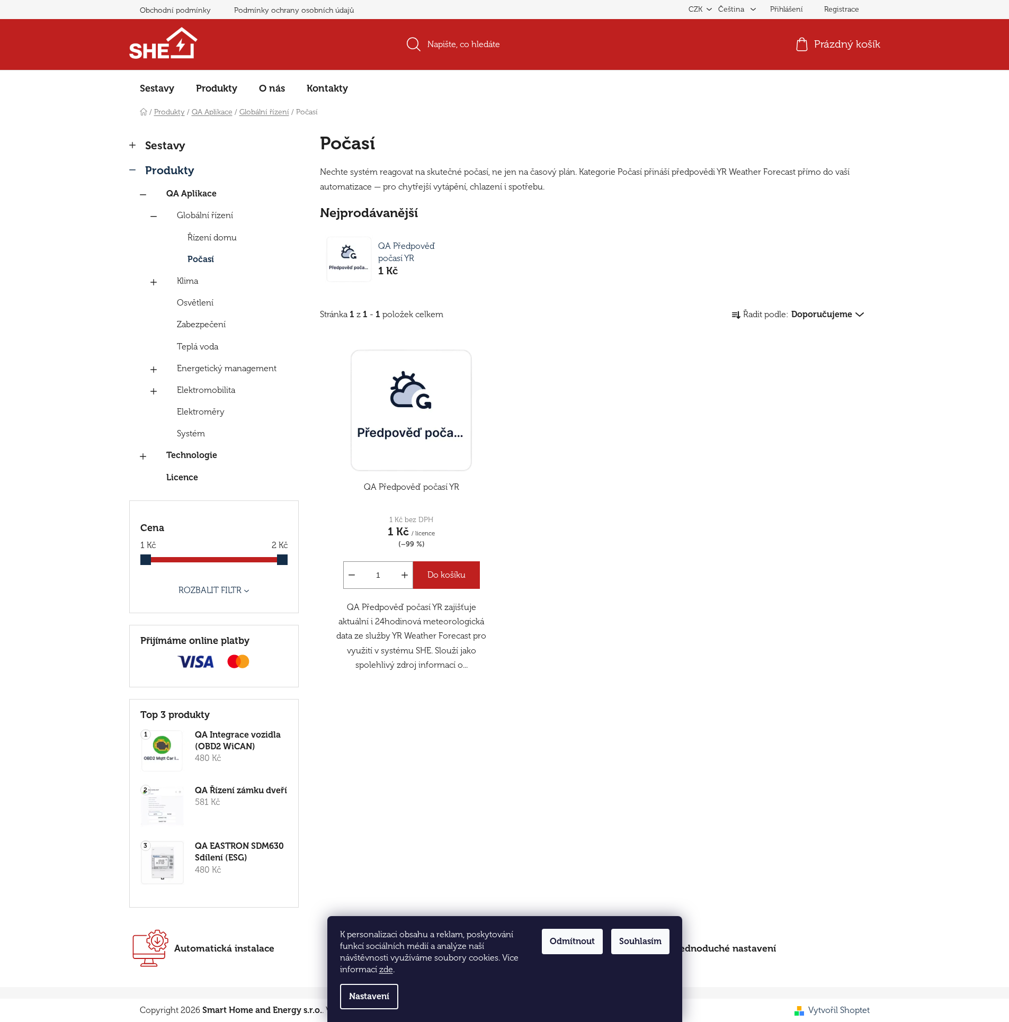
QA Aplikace (191, 194)
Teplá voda (197, 347)
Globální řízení (205, 215)
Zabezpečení (201, 324)
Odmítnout (572, 941)
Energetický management (226, 368)
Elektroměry (201, 412)
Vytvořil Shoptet (839, 1010)
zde (386, 969)
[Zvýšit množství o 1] (405, 575)
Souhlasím (640, 941)
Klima (187, 281)
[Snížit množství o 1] (352, 575)
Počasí (200, 259)
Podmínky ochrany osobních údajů (294, 10)
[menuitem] (157, 88)
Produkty (169, 170)
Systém (191, 433)
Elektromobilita (206, 390)
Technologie (191, 455)
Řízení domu (212, 238)
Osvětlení (195, 303)
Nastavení (369, 996)
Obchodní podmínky (175, 10)
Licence (182, 477)
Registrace (841, 9)
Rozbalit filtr (210, 590)
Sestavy (165, 145)
